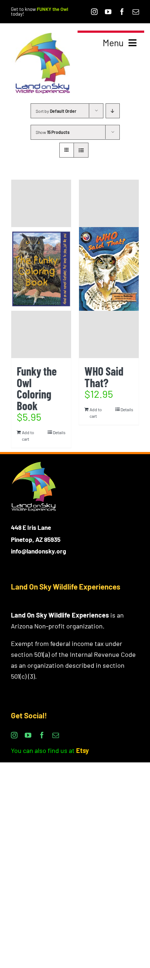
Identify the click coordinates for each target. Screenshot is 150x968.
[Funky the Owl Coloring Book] (41, 269)
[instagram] (94, 11)
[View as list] (81, 150)
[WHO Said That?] (109, 269)
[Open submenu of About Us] (133, 90)
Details (59, 432)
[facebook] (122, 11)
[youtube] (108, 11)
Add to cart (28, 435)
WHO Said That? (103, 376)
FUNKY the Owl (52, 9)
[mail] (136, 11)
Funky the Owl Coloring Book (37, 388)
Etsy (82, 750)
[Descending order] (113, 110)
